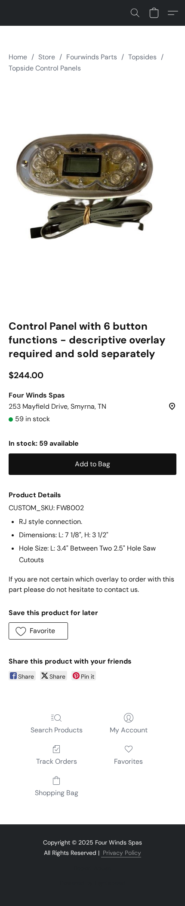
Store (46, 56)
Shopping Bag (56, 792)
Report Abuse (92, 868)
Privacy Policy (121, 853)
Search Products (57, 730)
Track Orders (56, 761)
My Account (129, 730)
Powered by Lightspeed (93, 883)
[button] (135, 12)
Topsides (142, 56)
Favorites (128, 761)
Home (18, 56)
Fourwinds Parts (91, 56)
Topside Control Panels (45, 68)
